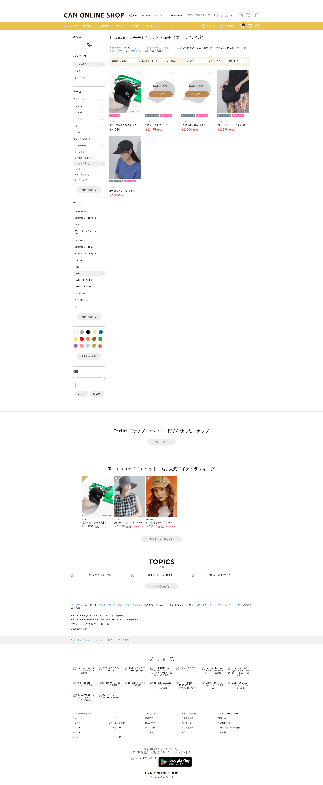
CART (242, 25)
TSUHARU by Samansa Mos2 (85, 232)
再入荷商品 (103, 26)
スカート (239, 47)
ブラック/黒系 (123, 640)
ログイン (211, 26)
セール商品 (80, 78)
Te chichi (79, 273)
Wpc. (77, 306)
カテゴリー (135, 26)
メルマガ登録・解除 (190, 713)
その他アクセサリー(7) (85, 158)
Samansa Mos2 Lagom (85, 253)
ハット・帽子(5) (82, 163)
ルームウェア (115, 737)
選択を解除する (89, 190)
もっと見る (161, 442)
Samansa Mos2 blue (84, 247)
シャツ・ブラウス (216, 604)
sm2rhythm (80, 240)
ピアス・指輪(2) (82, 174)
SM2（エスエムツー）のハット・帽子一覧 (90, 624)
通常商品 (79, 71)
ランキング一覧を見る (161, 539)
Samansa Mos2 (82, 211)
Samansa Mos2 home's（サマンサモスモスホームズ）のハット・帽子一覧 (104, 619)
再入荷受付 (160, 94)
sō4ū (77, 267)
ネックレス (176, 47)
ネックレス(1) (81, 180)
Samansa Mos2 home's (85, 218)
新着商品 (88, 26)
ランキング (151, 26)
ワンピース (77, 718)
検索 (213, 15)
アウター (76, 727)
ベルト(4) (79, 169)
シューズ (113, 718)
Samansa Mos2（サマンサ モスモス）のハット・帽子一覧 (97, 615)
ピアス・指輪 (161, 47)
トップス (76, 723)
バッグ (75, 737)
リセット (81, 394)
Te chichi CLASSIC (83, 280)
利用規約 (222, 718)
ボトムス (76, 732)
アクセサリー (116, 47)
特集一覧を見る (161, 586)
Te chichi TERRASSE (84, 287)
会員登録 (229, 26)
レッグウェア (115, 732)
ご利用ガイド (187, 723)
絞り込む (97, 394)
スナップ (167, 26)
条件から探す (227, 15)
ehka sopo (79, 260)
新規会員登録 (187, 718)
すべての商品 (71, 26)
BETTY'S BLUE (81, 300)
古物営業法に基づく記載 (229, 727)
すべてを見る (81, 152)
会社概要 (222, 732)
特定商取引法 (224, 723)
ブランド (119, 26)
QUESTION (257, 26)
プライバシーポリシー (228, 713)
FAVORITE (250, 26)
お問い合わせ (187, 732)
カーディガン (135, 50)
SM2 (77, 225)
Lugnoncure (80, 293)
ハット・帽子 (145, 47)
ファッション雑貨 (117, 723)
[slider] (75, 377)
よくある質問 (187, 727)
